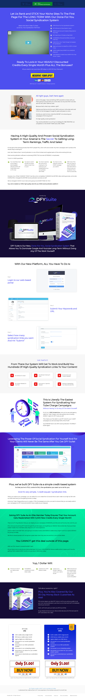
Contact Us (56, 695)
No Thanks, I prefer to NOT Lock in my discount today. (42, 688)
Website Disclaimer (73, 695)
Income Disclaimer (48, 695)
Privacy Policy (40, 695)
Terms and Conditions (64, 695)
